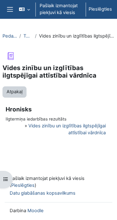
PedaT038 (9, 36)
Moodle (35, 210)
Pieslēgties (100, 9)
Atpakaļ (14, 92)
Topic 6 (27, 36)
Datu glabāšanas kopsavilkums (43, 193)
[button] (24, 9)
